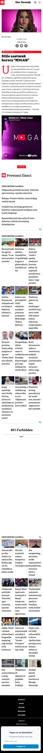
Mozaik (21, 707)
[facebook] (26, 45)
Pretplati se (21, 746)
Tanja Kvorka (21, 42)
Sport (21, 703)
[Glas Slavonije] (2, 4)
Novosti (21, 700)
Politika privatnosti (21, 724)
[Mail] (21, 45)
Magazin (21, 711)
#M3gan (21, 167)
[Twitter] (17, 45)
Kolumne (21, 715)
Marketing (22, 721)
